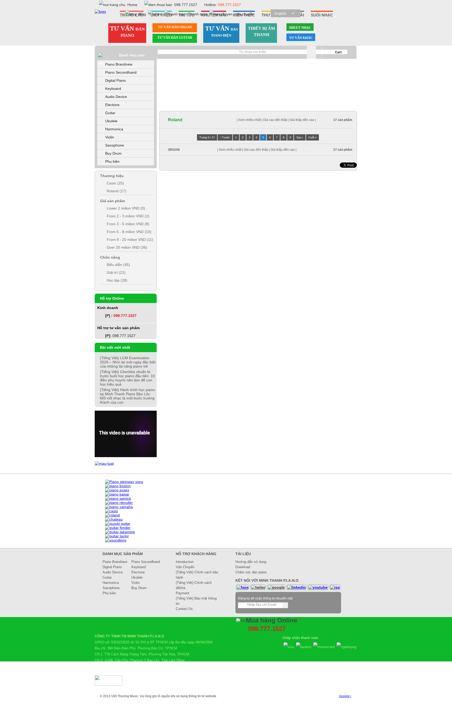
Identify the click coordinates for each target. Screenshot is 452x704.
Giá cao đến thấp (275, 120)
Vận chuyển (244, 14)
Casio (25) (115, 183)
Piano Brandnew (118, 64)
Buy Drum (113, 153)
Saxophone (114, 145)
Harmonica (114, 129)
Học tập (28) (117, 280)
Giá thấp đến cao (302, 120)
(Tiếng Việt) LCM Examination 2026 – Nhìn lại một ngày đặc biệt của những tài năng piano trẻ (128, 362)
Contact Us (184, 609)
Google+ (345, 696)
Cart (338, 52)
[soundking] (115, 540)
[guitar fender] (118, 528)
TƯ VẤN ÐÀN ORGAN (175, 27)
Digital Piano (115, 80)
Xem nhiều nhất (249, 120)
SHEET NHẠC (300, 28)
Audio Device (116, 97)
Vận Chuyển (185, 567)
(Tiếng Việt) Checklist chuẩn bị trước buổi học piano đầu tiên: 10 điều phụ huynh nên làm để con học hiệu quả (127, 378)
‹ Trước (225, 137)
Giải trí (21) (116, 272)
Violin (109, 137)
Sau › (299, 137)
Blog (142, 14)
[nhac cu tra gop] (104, 463)
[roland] (112, 515)
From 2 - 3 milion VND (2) (128, 216)
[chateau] (114, 519)
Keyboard (113, 88)
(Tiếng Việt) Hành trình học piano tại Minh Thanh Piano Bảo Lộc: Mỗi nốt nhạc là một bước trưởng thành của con (127, 396)
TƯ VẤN (127, 31)
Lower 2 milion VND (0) (126, 208)
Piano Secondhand (121, 72)
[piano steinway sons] (124, 482)
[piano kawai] (117, 494)
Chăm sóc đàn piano (251, 572)
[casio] (111, 511)
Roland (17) (116, 191)
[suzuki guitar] (117, 523)
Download (242, 567)
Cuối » (312, 137)
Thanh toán (197, 14)
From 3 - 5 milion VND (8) (128, 224)
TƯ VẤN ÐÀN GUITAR (174, 37)
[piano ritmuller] (119, 503)
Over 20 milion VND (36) (127, 247)
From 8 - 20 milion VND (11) (130, 239)
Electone (112, 105)
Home (132, 5)
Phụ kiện (112, 161)
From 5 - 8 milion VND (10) (129, 232)
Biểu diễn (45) (118, 265)
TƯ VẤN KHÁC (301, 38)
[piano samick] (118, 498)
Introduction (185, 562)
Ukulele (111, 121)
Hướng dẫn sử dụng (250, 562)
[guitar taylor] (117, 536)
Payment (182, 593)
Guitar (110, 113)
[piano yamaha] (119, 507)
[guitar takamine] (120, 532)
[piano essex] (117, 490)
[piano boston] (118, 486)
